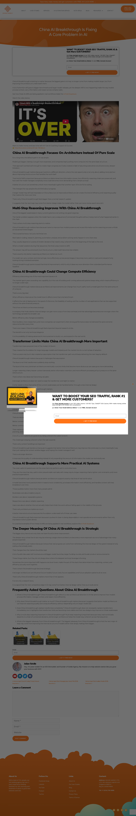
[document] (68, 408)
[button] (133, 384)
